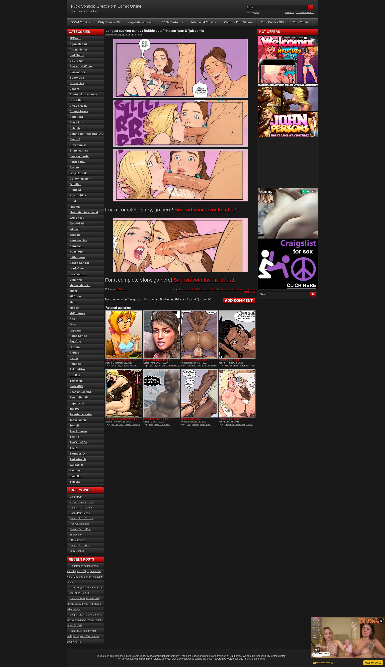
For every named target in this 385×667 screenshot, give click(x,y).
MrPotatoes (77, 313)
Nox (72, 318)
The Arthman (78, 431)
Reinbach (76, 363)
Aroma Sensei (79, 49)
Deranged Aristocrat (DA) (87, 133)
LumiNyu (76, 279)
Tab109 (74, 408)
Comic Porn (76, 496)
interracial (244, 365)
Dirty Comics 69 (109, 22)
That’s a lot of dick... (191, 418)
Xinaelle (75, 476)
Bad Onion (77, 55)
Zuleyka (75, 481)
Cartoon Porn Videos (238, 22)
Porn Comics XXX (273, 22)
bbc (113, 424)
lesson (133, 365)
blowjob (182, 289)
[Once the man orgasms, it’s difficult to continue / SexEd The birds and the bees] (123, 334)
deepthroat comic (221, 289)
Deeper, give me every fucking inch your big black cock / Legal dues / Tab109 (84, 620)
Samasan (76, 380)
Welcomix (76, 464)
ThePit (74, 448)
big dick (120, 424)
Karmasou (76, 246)
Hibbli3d (75, 189)
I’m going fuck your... (230, 360)
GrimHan (75, 184)
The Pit (74, 436)
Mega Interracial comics (82, 502)
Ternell (74, 425)
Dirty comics (78, 145)
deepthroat (205, 424)
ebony (236, 365)
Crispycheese (79, 111)
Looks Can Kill (80, 262)
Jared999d (77, 223)
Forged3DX (77, 161)
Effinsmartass (79, 150)
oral (253, 292)
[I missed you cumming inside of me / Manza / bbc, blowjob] (123, 393)
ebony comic (211, 365)
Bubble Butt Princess (199, 289)
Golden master (80, 178)
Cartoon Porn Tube (80, 545)
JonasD (75, 234)
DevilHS (75, 139)
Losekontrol (78, 274)
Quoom (75, 347)
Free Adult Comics (79, 523)
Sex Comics (76, 534)
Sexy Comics (77, 551)
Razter (74, 358)
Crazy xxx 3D (78, 105)
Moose (74, 307)
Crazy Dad (76, 100)
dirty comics (123, 365)
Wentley (75, 470)
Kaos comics (78, 240)
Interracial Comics (203, 22)
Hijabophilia (78, 195)
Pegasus (75, 330)
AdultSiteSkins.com (254, 658)
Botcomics (77, 83)
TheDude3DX (78, 442)
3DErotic (75, 38)
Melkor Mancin (80, 285)
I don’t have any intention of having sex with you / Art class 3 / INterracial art (84, 604)
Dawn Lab (76, 122)
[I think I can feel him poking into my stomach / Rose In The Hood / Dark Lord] (161, 393)
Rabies (74, 352)
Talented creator (81, 414)
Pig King (75, 341)
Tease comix (78, 419)
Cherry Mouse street (235, 424)
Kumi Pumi (77, 251)
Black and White (81, 66)
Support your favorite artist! (205, 210)
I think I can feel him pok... (157, 418)
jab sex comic (249, 290)
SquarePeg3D (79, 397)
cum (113, 365)
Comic (249, 424)
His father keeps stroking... (157, 360)
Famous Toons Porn (80, 529)
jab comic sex (239, 289)
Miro (73, 302)
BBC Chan (77, 60)
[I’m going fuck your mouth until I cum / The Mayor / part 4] (237, 334)
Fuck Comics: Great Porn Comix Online (106, 6)
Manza (136, 424)
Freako (74, 167)
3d (150, 365)
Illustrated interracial (84, 212)
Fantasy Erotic (79, 156)
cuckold (166, 424)
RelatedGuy (78, 369)
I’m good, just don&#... (231, 418)
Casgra (74, 88)
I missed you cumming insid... (121, 418)
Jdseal (74, 229)
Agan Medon (78, 43)
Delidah (75, 128)
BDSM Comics (80, 22)
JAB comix (122, 289)
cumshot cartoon (195, 365)
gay (154, 365)
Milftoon (75, 296)
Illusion (75, 206)
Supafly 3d (77, 403)
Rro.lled (75, 375)
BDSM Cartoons (172, 22)
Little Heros (77, 257)
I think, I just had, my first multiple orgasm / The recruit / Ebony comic (83, 636)
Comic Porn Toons (80, 513)
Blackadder (77, 72)
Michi (73, 290)
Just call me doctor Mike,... (195, 360)
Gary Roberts (79, 173)
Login (256, 13)
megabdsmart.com (140, 22)
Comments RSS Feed (305, 13)
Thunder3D (77, 453)
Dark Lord (76, 116)
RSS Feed (289, 13)
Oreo (73, 324)
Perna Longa (78, 335)
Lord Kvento (78, 268)
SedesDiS (76, 386)
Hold (73, 201)
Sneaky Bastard (80, 391)
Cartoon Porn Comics (81, 518)
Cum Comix (300, 22)
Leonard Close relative (168, 365)
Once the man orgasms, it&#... (121, 360)
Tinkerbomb (78, 459)
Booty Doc (77, 77)
